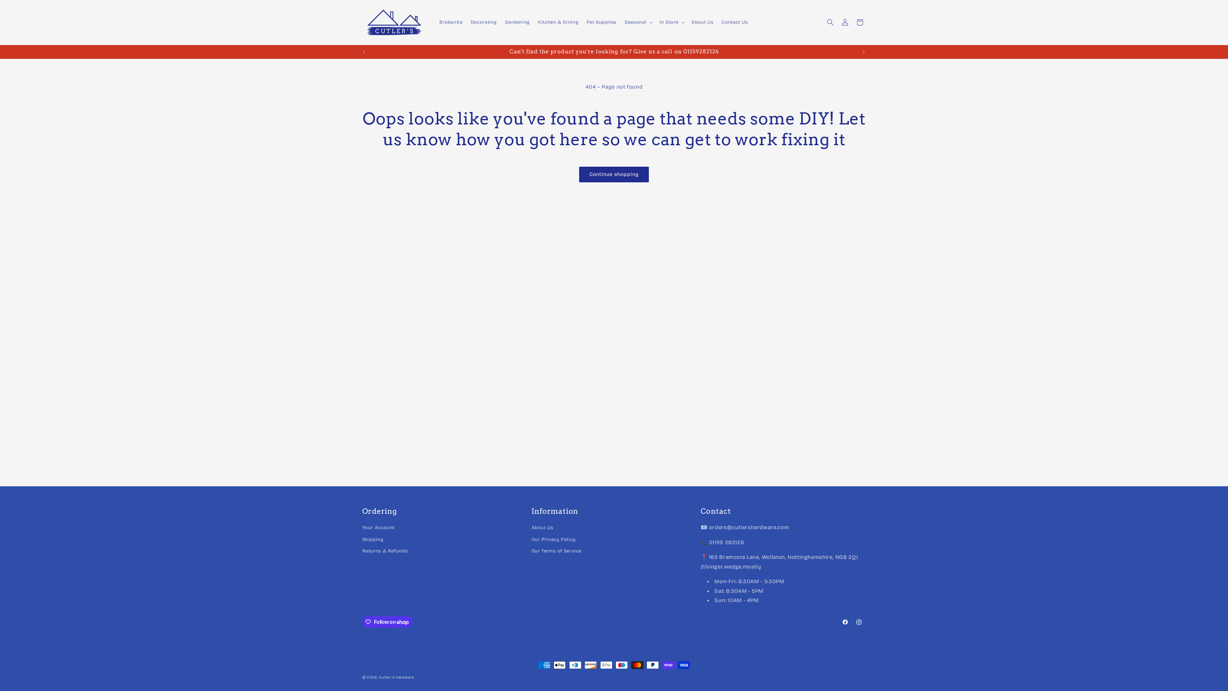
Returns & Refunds (385, 551)
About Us (542, 527)
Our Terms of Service (556, 551)
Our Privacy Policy (553, 539)
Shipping (373, 539)
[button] (638, 22)
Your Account (378, 527)
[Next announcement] (864, 51)
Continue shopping (614, 174)
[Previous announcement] (364, 51)
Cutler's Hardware (396, 677)
